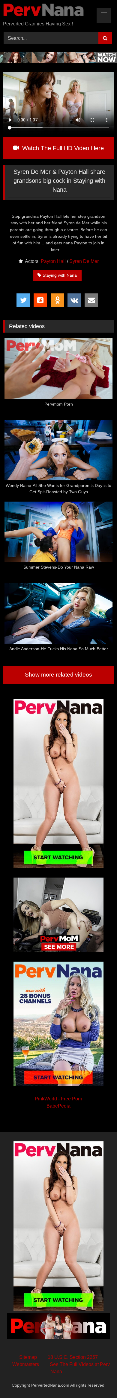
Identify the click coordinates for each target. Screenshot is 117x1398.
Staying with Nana (60, 275)
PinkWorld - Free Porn (58, 1098)
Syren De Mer (84, 261)
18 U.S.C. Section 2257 (73, 1357)
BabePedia (58, 1105)
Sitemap (28, 1357)
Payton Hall (53, 261)
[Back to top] (98, 1380)
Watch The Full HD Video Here (62, 148)
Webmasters (25, 1364)
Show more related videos (58, 674)
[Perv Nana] (48, 11)
